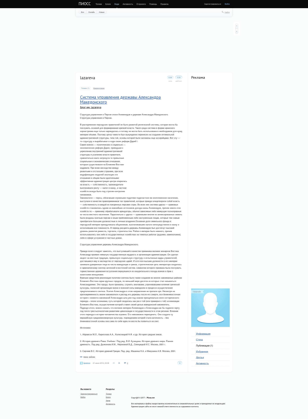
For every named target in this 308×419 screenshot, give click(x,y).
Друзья (200, 357)
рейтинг (92, 356)
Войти (227, 4)
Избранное (202, 351)
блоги (85, 356)
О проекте (141, 4)
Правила (164, 4)
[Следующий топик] (236, 31)
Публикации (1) (204, 345)
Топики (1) (85, 88)
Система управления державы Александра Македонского (120, 99)
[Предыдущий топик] (236, 26)
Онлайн (91, 12)
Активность (128, 4)
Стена (199, 339)
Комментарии (98, 88)
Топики (99, 4)
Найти (227, 12)
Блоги (108, 4)
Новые (101, 12)
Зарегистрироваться (212, 4)
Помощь (153, 4)
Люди (116, 4)
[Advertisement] (154, 44)
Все (82, 12)
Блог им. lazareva (90, 107)
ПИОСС (85, 3)
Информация (203, 333)
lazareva (86, 362)
